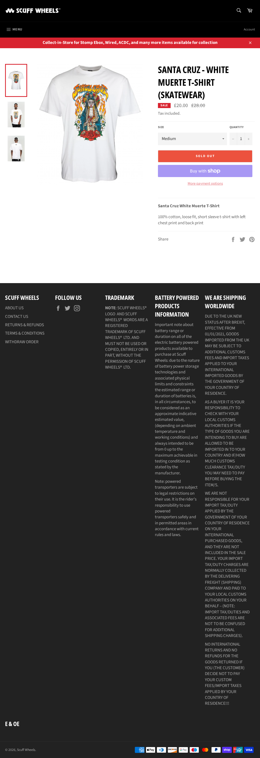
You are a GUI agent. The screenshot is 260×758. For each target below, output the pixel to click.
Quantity (236, 127)
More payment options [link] (205, 183)
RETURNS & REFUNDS (24, 325)
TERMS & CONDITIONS (24, 333)
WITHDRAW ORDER (22, 342)
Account (249, 29)
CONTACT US (16, 317)
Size (161, 127)
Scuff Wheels (26, 749)
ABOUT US (14, 308)
